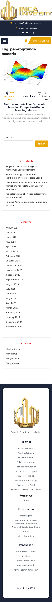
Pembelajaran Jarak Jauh (26, 570)
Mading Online (13, 349)
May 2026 (11, 242)
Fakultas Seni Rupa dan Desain (26, 489)
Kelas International (26, 536)
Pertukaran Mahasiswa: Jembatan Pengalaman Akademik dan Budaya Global (26, 523)
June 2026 (11, 237)
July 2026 (11, 232)
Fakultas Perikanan (26, 462)
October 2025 (13, 275)
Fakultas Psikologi (26, 453)
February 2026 (13, 256)
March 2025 (12, 307)
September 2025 (14, 279)
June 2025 (11, 293)
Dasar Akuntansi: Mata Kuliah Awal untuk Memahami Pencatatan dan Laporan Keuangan (26, 186)
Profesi (26, 531)
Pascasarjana (26, 515)
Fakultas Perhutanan (26, 466)
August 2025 (12, 284)
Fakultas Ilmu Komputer (26, 471)
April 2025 (11, 303)
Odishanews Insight (26, 574)
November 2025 (14, 270)
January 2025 (13, 317)
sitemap (26, 500)
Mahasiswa (11, 353)
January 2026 (13, 260)
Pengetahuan (28, 96)
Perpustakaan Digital (26, 560)
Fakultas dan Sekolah (26, 551)
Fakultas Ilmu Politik (26, 485)
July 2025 (11, 289)
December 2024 (14, 322)
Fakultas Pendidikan (26, 448)
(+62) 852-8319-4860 (27, 28)
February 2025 (13, 312)
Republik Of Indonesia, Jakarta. (27, 23)
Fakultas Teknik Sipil (26, 476)
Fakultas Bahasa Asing (26, 480)
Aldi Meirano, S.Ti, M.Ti (10, 96)
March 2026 (12, 251)
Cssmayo (26, 579)
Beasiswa (26, 556)
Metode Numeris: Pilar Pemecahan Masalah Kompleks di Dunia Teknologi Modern (26, 107)
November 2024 (14, 326)
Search (8, 137)
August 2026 (12, 227)
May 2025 (11, 298)
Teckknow (26, 583)
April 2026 (11, 246)
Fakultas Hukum (26, 457)
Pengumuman (13, 363)
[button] (4, 41)
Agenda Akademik (26, 565)
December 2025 (14, 265)
